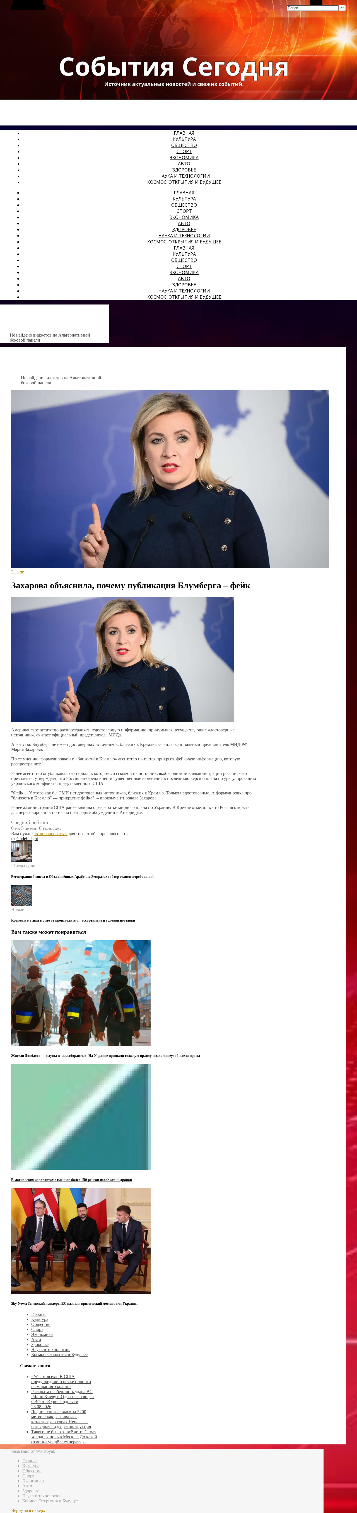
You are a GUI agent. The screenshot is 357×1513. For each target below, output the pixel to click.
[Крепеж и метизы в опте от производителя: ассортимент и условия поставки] (21, 904)
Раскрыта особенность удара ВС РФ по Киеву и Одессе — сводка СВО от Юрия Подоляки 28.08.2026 (62, 1399)
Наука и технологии (184, 176)
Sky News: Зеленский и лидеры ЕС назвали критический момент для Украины (74, 1303)
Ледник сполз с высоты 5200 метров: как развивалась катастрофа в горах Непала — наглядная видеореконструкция (61, 1419)
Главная (184, 133)
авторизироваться (50, 833)
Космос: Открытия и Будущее (184, 182)
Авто (184, 164)
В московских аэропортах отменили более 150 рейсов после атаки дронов (71, 1180)
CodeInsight (27, 838)
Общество (184, 145)
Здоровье (184, 170)
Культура (184, 139)
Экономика (184, 157)
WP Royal (45, 1451)
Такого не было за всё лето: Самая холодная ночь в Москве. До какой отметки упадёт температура (64, 1436)
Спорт (184, 151)
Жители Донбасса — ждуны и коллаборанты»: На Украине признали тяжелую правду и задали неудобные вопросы (105, 1055)
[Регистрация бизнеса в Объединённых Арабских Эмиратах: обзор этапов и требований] (21, 860)
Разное (17, 571)
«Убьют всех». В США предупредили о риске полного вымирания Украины (61, 1381)
